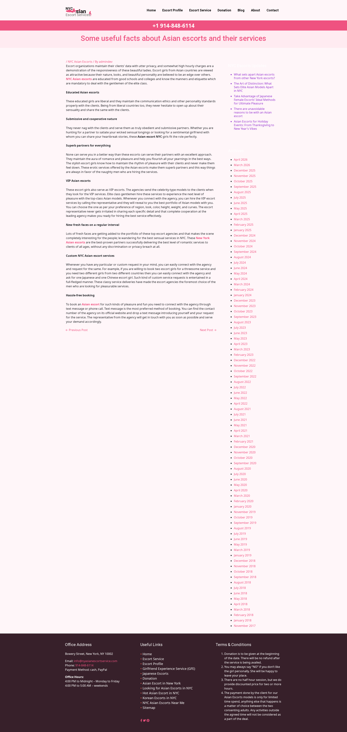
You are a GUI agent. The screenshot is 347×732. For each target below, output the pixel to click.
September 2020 (245, 463)
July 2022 (240, 387)
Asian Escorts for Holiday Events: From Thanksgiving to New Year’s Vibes (254, 125)
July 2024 (240, 263)
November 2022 (245, 366)
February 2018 (243, 615)
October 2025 (243, 181)
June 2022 (240, 393)
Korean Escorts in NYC (160, 698)
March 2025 (242, 219)
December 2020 (244, 447)
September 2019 (245, 523)
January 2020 (242, 506)
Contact (273, 10)
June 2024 (240, 268)
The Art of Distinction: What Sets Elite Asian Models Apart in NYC (253, 87)
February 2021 (243, 441)
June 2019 (240, 539)
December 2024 (244, 235)
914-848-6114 (84, 665)
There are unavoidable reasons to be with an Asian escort (253, 112)
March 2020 (242, 496)
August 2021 (242, 409)
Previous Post (76, 330)
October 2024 (243, 246)
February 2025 (243, 225)
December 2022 (244, 360)
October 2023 (243, 311)
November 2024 (245, 241)
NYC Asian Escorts (80, 62)
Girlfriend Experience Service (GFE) (169, 668)
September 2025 (245, 187)
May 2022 (240, 398)
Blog (241, 10)
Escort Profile (172, 10)
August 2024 (242, 257)
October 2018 (243, 572)
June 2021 (240, 420)
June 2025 (240, 203)
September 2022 (245, 376)
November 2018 (245, 566)
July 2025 (240, 197)
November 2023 (245, 306)
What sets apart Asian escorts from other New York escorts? (254, 76)
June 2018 (240, 593)
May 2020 (240, 485)
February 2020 (243, 501)
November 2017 (245, 626)
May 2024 (240, 273)
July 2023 (240, 328)
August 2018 (242, 582)
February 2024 (243, 290)
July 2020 (240, 474)
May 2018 (240, 599)
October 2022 (243, 371)
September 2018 (245, 577)
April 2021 (240, 431)
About (255, 10)
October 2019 (243, 517)
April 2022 (240, 403)
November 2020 (245, 452)
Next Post (208, 330)
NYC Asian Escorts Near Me (163, 703)
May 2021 (240, 425)
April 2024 (240, 279)
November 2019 (245, 512)
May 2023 (240, 338)
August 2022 (242, 382)
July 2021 (240, 414)
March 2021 (242, 436)
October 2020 (243, 458)
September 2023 (245, 317)
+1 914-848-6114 (173, 25)
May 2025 (240, 208)
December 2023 (244, 300)
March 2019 (242, 550)
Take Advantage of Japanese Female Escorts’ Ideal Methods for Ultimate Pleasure (254, 99)
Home (151, 10)
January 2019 (242, 555)
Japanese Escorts (155, 673)
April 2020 (240, 490)
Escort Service (200, 10)
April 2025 (240, 214)
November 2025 (245, 176)
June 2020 (240, 479)
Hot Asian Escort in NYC (161, 693)
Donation (224, 10)
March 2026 (242, 165)
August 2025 (242, 192)
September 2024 (245, 252)
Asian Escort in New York (162, 683)
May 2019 (240, 544)
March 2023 (242, 349)
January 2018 (242, 620)
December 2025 (244, 170)
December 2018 (244, 561)
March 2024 (242, 284)
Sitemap (149, 707)
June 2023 (240, 333)
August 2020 (242, 469)
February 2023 (243, 355)
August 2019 (242, 528)
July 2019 (240, 534)
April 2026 (240, 160)
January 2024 (242, 295)
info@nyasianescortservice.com (95, 661)
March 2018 (242, 609)
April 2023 (240, 344)
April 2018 (240, 604)
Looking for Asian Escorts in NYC (168, 688)
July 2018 (240, 588)
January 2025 (242, 230)
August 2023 (242, 322)
